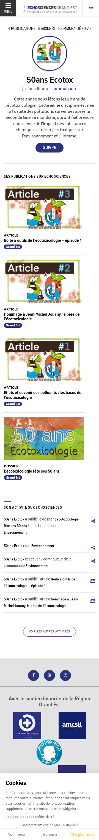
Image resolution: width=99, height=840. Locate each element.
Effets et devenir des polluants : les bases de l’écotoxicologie (42, 395)
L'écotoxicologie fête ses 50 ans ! (33, 471)
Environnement (15, 532)
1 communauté (63, 88)
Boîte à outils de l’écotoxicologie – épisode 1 (42, 240)
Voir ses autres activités (49, 631)
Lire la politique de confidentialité (30, 816)
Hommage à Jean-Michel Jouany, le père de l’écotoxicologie (42, 317)
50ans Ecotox (14, 519)
